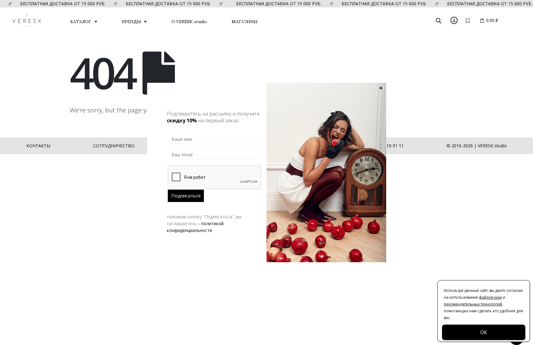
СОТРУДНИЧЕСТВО (113, 146)
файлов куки (490, 297)
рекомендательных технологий (473, 304)
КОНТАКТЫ (38, 146)
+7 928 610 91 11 (386, 146)
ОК (483, 332)
